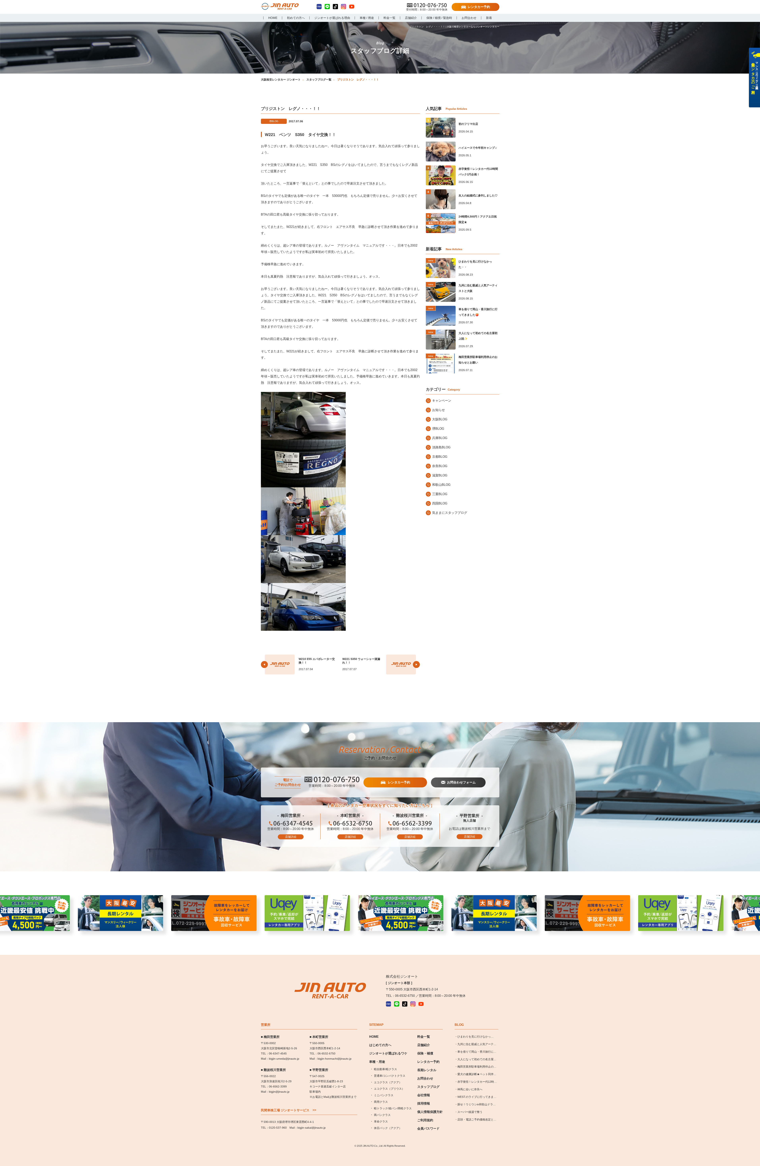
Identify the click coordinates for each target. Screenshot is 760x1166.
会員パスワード (428, 1128)
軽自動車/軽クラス (385, 1069)
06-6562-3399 (410, 823)
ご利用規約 (425, 1120)
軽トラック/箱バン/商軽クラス (393, 1108)
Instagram (343, 6)
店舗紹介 (423, 1045)
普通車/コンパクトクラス (389, 1075)
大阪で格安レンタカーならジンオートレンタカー (280, 7)
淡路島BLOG (441, 447)
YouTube (351, 6)
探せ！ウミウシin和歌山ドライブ (476, 1105)
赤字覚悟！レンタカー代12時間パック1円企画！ (477, 1083)
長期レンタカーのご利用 (754, 74)
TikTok (335, 6)
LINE (327, 6)
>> (314, 1110)
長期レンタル (426, 1070)
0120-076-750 (427, 5)
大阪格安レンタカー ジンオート (281, 79)
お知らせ (438, 410)
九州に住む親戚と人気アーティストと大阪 (476, 1045)
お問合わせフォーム (461, 782)
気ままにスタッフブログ (449, 512)
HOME (374, 1036)
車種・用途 (377, 1061)
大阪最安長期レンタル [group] (380, 913)
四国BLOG (439, 503)
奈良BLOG (439, 466)
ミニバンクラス (383, 1095)
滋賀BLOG (439, 475)
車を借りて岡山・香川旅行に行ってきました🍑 (476, 1053)
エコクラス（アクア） (388, 1082)
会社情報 (423, 1095)
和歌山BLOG (441, 484)
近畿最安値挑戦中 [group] (286, 913)
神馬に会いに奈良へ (469, 1089)
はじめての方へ (380, 1045)
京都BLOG (439, 456)
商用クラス (381, 1101)
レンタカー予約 (479, 7)
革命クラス (381, 1121)
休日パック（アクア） (388, 1128)
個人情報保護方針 (430, 1112)
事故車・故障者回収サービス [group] (100, 913)
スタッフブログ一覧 (318, 79)
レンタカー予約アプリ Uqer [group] (193, 913)
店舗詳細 (290, 836)
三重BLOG (439, 494)
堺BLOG (273, 121)
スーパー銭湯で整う (469, 1112)
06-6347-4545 (290, 823)
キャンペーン (441, 400)
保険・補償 (425, 1053)
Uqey (319, 6)
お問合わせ (425, 1078)
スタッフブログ (428, 1086)
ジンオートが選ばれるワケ (388, 1053)
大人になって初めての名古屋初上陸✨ (476, 1060)
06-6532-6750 (350, 823)
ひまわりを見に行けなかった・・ (474, 1038)
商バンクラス (382, 1114)
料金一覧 (423, 1036)
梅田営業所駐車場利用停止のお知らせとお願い (476, 1068)
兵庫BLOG (439, 438)
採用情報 (423, 1103)
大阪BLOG (439, 419)
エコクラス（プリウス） (389, 1088)
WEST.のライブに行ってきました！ (476, 1098)
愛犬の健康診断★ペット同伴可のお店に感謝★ (476, 1075)
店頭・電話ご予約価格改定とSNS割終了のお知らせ (475, 1120)
